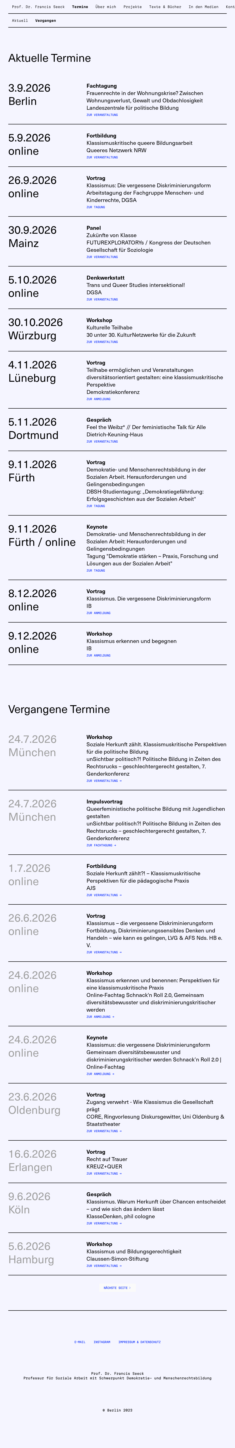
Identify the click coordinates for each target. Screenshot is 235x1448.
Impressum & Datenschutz (139, 1342)
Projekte (132, 7)
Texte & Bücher (165, 7)
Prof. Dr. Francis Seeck (38, 7)
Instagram (102, 1342)
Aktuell (20, 20)
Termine (80, 7)
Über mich (105, 7)
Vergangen (45, 20)
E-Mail (79, 1342)
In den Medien (203, 7)
